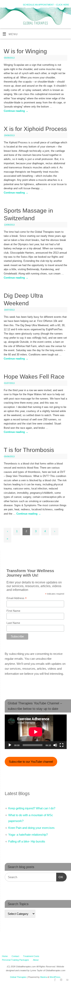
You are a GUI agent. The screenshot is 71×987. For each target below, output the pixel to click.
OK (59, 877)
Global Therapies (18, 977)
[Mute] (55, 745)
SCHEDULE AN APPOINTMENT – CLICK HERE (46, 5)
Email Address (17, 598)
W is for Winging (25, 51)
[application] (36, 732)
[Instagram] (60, 14)
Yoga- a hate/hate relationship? (28, 834)
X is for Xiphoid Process (35, 129)
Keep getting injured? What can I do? (31, 808)
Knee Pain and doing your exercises (31, 827)
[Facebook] (55, 14)
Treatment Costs (31, 956)
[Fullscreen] (62, 745)
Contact (15, 956)
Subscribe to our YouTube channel (31, 761)
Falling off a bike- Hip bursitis (26, 841)
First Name (13, 610)
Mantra (43, 977)
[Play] (10, 745)
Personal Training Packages (15, 960)
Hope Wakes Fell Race (34, 376)
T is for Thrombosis (29, 450)
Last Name (13, 622)
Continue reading (16, 111)
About (35, 960)
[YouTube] (66, 14)
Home (5, 956)
